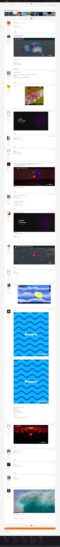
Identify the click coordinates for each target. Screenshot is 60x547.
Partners (6, 542)
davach (9, 140)
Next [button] (56, 14)
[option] (6, 14)
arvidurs (9, 198)
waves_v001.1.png (16, 412)
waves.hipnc (16, 411)
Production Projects (15, 541)
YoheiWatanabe (8, 479)
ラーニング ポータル (16, 538)
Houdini (6, 538)
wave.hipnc (15, 63)
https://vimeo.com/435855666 (18, 23)
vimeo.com (24, 23)
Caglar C (9, 153)
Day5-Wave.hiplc (16, 233)
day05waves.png (16, 139)
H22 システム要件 (24, 540)
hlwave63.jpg (16, 152)
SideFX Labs (6, 541)
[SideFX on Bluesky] (52, 546)
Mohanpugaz (9, 313)
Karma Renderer (7, 540)
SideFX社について (41, 538)
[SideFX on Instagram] (51, 546)
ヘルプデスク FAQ (24, 539)
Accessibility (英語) (33, 541)
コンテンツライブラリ (16, 539)
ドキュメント (23, 541)
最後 (34, 18)
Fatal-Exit (8, 166)
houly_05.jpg (16, 197)
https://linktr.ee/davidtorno (17, 518)
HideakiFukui (9, 287)
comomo (9, 274)
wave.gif (15, 410)
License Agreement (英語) (34, 540)
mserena (9, 428)
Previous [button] (3, 14)
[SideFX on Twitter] (49, 546)
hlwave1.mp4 (16, 153)
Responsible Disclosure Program (34, 543)
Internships (40, 542)
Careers (40, 539)
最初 (25, 18)
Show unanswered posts (8, 532)
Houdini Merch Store (42, 541)
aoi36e (9, 248)
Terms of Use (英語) (33, 538)
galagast (9, 75)
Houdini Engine (6, 539)
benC (8, 25)
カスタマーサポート (24, 538)
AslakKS (9, 38)
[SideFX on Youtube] (57, 546)
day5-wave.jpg (16, 452)
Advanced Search (53, 5)
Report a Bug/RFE (24, 542)
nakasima (8, 466)
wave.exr (15, 273)
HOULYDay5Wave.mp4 (17, 187)
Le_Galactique (9, 115)
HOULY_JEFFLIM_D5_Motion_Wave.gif (19, 76)
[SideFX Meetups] (54, 546)
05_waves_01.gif (16, 27)
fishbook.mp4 (16, 64)
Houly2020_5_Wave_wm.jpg (18, 514)
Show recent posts (7, 531)
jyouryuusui (8, 453)
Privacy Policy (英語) (33, 539)
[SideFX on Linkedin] (59, 546)
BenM (9, 215)
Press (40, 540)
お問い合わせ (41, 543)
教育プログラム (15, 542)
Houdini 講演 (14, 540)
